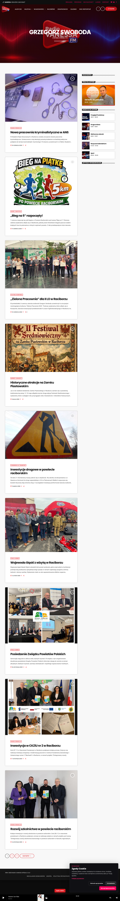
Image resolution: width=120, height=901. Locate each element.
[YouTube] (111, 2)
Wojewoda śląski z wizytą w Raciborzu (36, 563)
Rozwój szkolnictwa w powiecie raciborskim (40, 829)
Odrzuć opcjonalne (96, 883)
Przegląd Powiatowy (97, 115)
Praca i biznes (15, 558)
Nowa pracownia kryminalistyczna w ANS (39, 132)
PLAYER (111, 9)
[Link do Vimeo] (5, 9)
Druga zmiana (95, 125)
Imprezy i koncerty (16, 378)
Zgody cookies (60, 890)
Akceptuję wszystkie (108, 888)
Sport (92, 153)
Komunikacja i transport (18, 465)
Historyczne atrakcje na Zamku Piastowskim (32, 384)
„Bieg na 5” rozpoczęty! (26, 216)
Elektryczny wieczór (97, 134)
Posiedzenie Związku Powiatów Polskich (37, 654)
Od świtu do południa (94, 99)
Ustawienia (111, 883)
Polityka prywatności (78, 878)
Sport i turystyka (16, 211)
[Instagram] (114, 2)
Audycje (87, 96)
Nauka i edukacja (16, 128)
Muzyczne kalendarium (98, 144)
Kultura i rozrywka (16, 295)
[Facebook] (116, 2)
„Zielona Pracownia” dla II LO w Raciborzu (39, 299)
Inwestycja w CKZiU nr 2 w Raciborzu (35, 746)
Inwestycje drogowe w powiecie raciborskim (32, 471)
